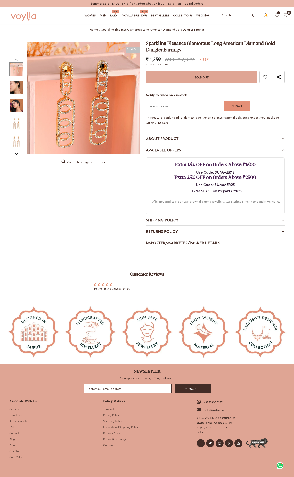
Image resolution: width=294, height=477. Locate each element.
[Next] (16, 154)
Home (94, 29)
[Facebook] (201, 443)
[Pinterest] (229, 443)
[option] (147, 3)
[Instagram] (220, 443)
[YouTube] (238, 443)
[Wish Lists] (265, 77)
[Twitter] (210, 443)
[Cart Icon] (285, 15)
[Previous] (16, 59)
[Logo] (24, 16)
